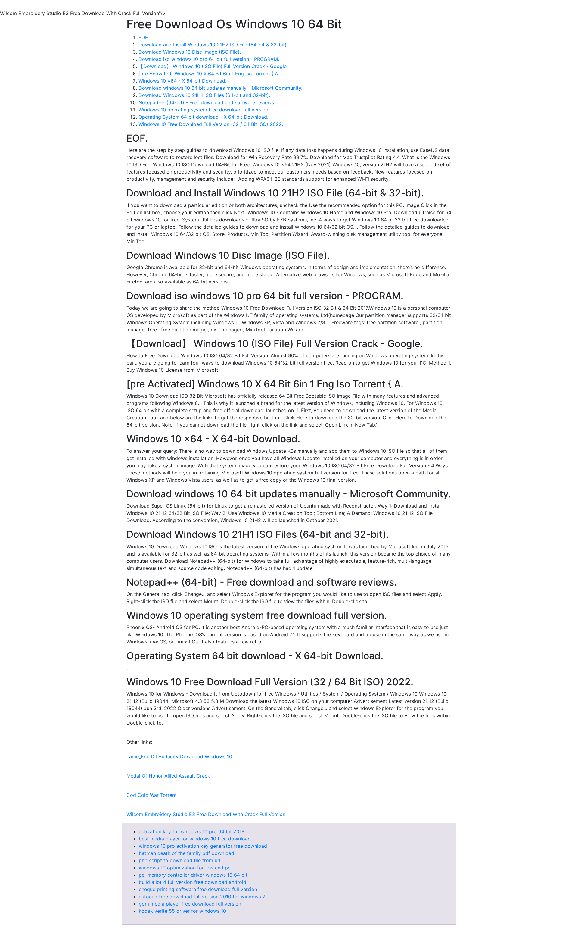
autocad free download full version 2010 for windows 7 (202, 897)
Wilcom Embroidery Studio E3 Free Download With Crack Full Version (205, 814)
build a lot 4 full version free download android (192, 882)
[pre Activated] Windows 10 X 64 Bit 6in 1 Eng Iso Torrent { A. (208, 73)
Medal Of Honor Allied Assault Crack (168, 776)
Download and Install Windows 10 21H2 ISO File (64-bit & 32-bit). (213, 45)
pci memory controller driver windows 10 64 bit (193, 875)
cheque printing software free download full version (198, 889)
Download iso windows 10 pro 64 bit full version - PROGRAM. (208, 59)
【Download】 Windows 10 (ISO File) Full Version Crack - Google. (213, 66)
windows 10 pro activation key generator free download (203, 846)
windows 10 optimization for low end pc (185, 868)
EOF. (143, 37)
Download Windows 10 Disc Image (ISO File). (189, 52)
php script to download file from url (179, 860)
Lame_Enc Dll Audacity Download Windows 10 (179, 756)
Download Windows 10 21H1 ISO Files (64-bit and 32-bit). (204, 95)
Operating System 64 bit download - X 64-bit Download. (203, 117)
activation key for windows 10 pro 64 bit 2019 (191, 831)
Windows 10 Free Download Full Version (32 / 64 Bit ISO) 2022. (210, 124)
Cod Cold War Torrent (151, 795)
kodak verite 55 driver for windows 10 (182, 911)
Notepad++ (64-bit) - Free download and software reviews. (206, 102)
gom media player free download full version (190, 904)
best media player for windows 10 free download (195, 839)
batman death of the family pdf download (186, 853)
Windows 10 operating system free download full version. (203, 110)
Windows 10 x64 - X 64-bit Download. (182, 81)
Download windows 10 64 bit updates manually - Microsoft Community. (220, 88)
